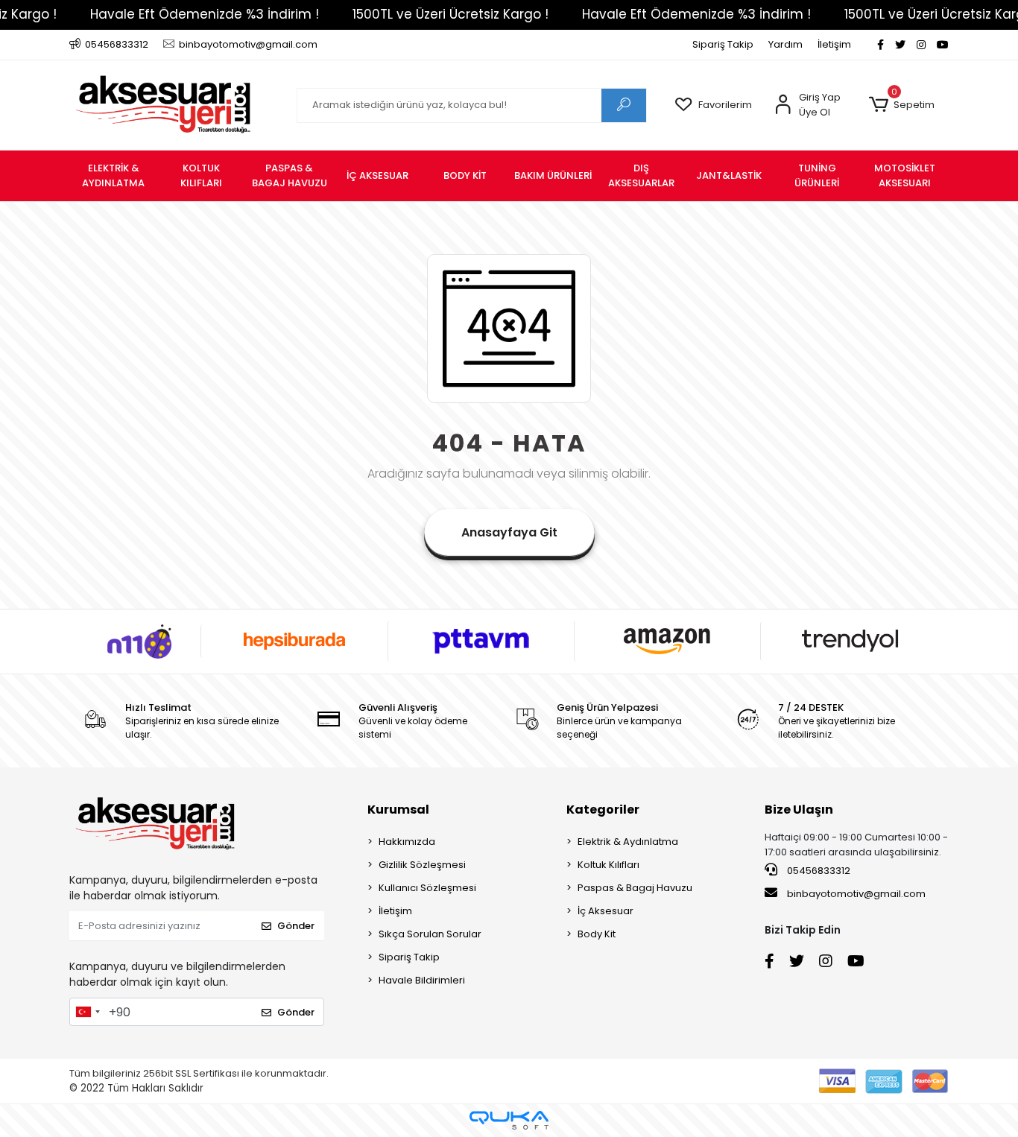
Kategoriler (602, 809)
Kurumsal (398, 809)
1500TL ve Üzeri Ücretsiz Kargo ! (450, 14)
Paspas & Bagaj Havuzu (635, 888)
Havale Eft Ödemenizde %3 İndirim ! (204, 14)
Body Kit (597, 934)
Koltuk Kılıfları (608, 865)
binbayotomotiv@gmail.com (856, 894)
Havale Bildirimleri (422, 980)
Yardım (785, 44)
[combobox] (87, 1011)
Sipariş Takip (722, 44)
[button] (901, 105)
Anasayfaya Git (509, 532)
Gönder (295, 926)
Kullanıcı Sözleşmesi (427, 888)
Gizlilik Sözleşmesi (422, 865)
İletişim (834, 44)
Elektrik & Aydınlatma (628, 841)
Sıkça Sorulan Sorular (430, 934)
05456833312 (817, 871)
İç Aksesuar (605, 911)
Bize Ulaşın (799, 809)
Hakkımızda (407, 841)
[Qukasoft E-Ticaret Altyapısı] (509, 1120)
